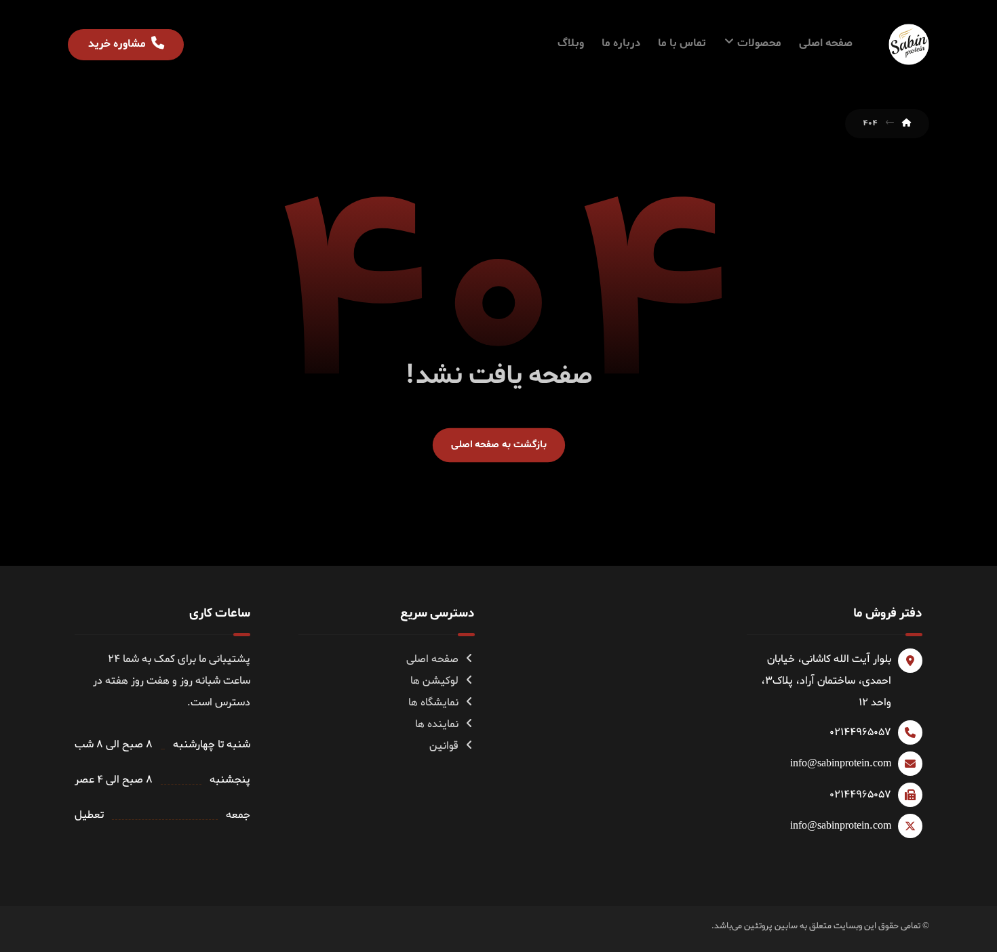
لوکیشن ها (434, 681)
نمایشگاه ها (433, 703)
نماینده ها (436, 724)
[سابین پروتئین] (908, 44)
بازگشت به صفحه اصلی (498, 444)
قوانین (443, 746)
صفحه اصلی (432, 659)
